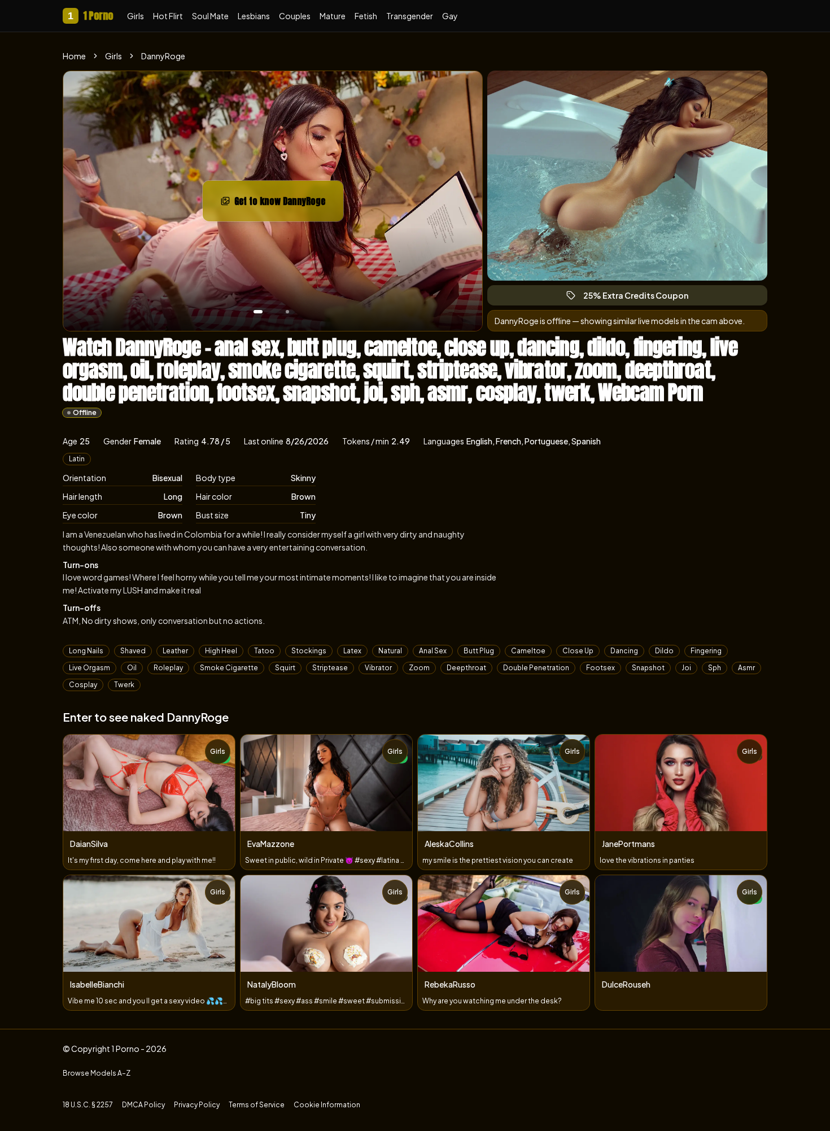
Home (74, 56)
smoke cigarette (229, 667)
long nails (86, 651)
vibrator (378, 667)
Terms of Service (257, 1105)
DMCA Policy (143, 1105)
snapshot (648, 667)
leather (175, 651)
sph (714, 667)
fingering (706, 651)
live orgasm (89, 667)
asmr (746, 667)
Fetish (366, 16)
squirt (285, 667)
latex (352, 651)
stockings (308, 651)
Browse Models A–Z (96, 1073)
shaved (133, 651)
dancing (624, 651)
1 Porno (90, 15)
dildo (664, 651)
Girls (135, 16)
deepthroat (466, 667)
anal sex (433, 651)
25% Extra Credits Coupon (640, 297)
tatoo (264, 651)
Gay (450, 16)
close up (577, 651)
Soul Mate (210, 16)
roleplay (168, 667)
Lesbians (254, 16)
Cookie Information (327, 1105)
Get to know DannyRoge (288, 204)
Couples (295, 16)
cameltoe (528, 651)
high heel (221, 651)
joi (686, 667)
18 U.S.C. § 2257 (88, 1105)
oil (132, 667)
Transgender (409, 16)
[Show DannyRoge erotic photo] (258, 311)
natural (390, 651)
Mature (333, 16)
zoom (419, 667)
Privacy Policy (197, 1105)
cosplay (83, 684)
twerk (124, 684)
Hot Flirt (168, 16)
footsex (600, 667)
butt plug (479, 651)
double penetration (536, 667)
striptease (330, 667)
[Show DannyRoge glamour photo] (287, 311)
